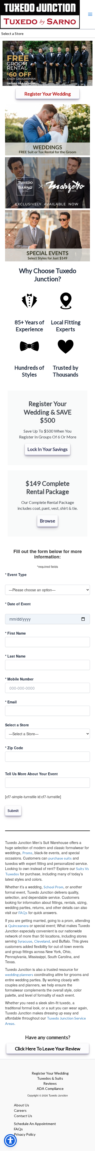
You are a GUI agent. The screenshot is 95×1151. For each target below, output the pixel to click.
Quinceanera (18, 926)
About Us (21, 1105)
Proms (27, 853)
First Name (15, 633)
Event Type (16, 574)
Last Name (15, 656)
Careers (20, 1110)
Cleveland (42, 941)
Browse (47, 521)
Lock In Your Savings (47, 449)
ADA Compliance (50, 1088)
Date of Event (18, 603)
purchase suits (60, 858)
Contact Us (23, 1116)
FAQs (22, 913)
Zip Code (14, 747)
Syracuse (25, 941)
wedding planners (19, 974)
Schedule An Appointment (35, 1123)
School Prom (53, 887)
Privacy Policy (24, 1134)
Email (11, 701)
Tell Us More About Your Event (31, 773)
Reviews (50, 1083)
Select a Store (17, 724)
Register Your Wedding (50, 1073)
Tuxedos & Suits (50, 1078)
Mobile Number (19, 678)
